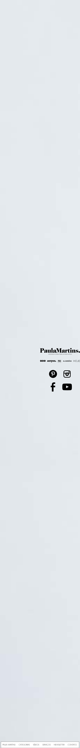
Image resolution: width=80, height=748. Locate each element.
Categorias (24, 745)
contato (72, 745)
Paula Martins (9, 745)
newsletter (59, 745)
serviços (46, 745)
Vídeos (36, 745)
